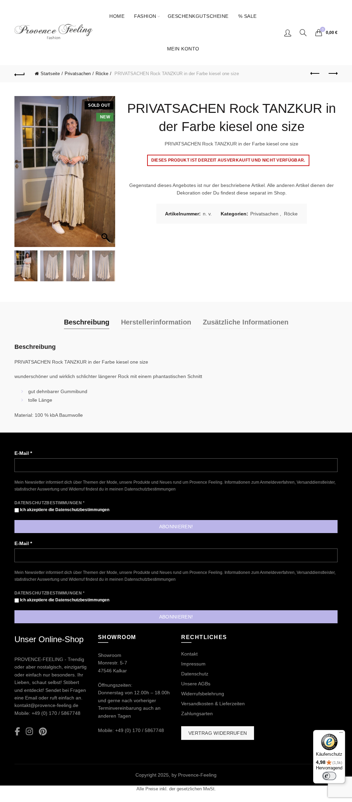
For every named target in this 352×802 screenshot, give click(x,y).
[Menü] (341, 734)
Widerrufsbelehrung (202, 693)
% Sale (247, 16)
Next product (332, 74)
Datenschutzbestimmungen (150, 489)
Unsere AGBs (195, 683)
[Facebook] (17, 731)
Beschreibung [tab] (86, 322)
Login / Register (288, 32)
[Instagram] (29, 731)
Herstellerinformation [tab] (156, 322)
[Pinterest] (42, 731)
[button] (106, 175)
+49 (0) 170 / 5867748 (56, 713)
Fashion (145, 16)
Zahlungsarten (197, 713)
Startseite (50, 73)
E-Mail (23, 453)
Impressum (193, 664)
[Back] (19, 74)
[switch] (329, 776)
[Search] (303, 32)
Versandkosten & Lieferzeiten (213, 703)
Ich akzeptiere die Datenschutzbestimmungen (64, 509)
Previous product (315, 74)
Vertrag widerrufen (217, 733)
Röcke (102, 73)
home (116, 16)
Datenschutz (194, 673)
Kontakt (189, 654)
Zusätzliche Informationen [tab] (245, 322)
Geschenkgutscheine (198, 16)
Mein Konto (183, 48)
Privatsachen (78, 73)
